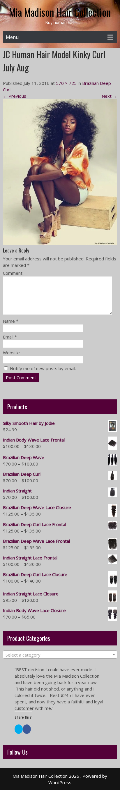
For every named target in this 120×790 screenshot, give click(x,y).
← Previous (14, 96)
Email (10, 337)
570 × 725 (66, 83)
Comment (12, 273)
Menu (12, 37)
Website (11, 353)
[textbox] (60, 655)
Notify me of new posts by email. (43, 368)
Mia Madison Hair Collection (60, 12)
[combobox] (60, 654)
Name (10, 321)
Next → (109, 96)
